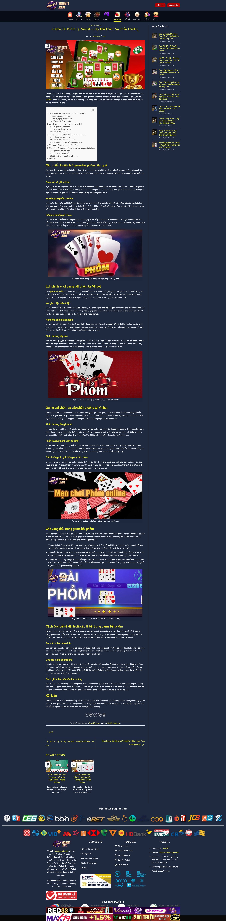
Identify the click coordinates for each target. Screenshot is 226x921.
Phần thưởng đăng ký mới (62, 137)
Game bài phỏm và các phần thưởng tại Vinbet (67, 135)
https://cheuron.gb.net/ (169, 852)
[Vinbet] (57, 5)
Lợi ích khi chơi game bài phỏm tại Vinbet (65, 124)
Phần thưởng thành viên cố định (64, 140)
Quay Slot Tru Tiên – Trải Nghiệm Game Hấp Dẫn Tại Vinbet (169, 96)
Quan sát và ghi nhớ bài (61, 116)
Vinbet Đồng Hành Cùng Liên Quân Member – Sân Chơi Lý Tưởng (169, 120)
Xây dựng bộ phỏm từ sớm (62, 119)
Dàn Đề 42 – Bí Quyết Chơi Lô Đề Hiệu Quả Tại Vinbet (169, 48)
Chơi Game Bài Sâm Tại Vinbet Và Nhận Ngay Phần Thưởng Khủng (57, 778)
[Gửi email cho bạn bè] (95, 715)
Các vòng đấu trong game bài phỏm (63, 145)
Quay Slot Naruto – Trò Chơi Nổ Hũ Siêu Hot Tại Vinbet (169, 72)
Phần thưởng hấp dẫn (61, 132)
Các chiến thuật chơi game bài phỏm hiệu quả (67, 113)
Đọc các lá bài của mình (61, 151)
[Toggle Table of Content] (92, 110)
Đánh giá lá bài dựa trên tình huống (65, 156)
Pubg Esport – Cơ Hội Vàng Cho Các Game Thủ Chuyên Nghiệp (168, 132)
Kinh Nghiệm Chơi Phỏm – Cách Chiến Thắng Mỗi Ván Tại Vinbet (82, 778)
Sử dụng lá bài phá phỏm (62, 121)
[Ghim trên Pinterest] (100, 715)
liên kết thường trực (113, 723)
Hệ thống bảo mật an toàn (62, 129)
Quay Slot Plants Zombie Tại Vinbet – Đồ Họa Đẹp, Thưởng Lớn (169, 84)
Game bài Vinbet (95, 26)
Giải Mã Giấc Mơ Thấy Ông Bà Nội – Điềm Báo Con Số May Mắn (169, 36)
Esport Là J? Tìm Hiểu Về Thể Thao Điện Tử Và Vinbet (169, 108)
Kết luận (52, 159)
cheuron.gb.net (61, 851)
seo (104, 36)
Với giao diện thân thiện (61, 127)
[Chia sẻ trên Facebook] (87, 715)
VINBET (166, 848)
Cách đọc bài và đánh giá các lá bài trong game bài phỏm (72, 148)
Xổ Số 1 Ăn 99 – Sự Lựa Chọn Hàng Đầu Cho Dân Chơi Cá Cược (169, 60)
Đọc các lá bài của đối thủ (62, 153)
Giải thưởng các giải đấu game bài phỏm (67, 142)
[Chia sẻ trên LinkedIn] (104, 715)
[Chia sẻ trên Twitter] (91, 715)
